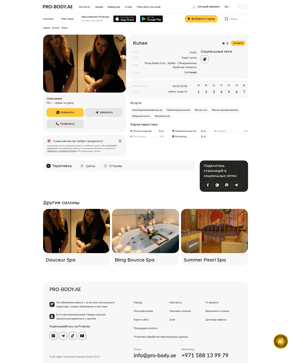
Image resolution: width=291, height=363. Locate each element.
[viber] (227, 185)
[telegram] (236, 185)
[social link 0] (204, 59)
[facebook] (208, 185)
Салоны (48, 18)
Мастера (67, 18)
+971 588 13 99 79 (205, 355)
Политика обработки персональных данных (161, 336)
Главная (46, 28)
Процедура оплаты (146, 328)
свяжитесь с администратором (62, 151)
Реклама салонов (148, 6)
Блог (172, 319)
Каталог (84, 6)
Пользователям (143, 310)
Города (138, 302)
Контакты (176, 302)
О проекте (212, 302)
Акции (99, 6)
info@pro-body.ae (155, 355)
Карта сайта (141, 319)
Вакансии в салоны (217, 310)
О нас (128, 6)
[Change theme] (242, 6)
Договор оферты (216, 319)
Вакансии (114, 6)
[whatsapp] (217, 185)
